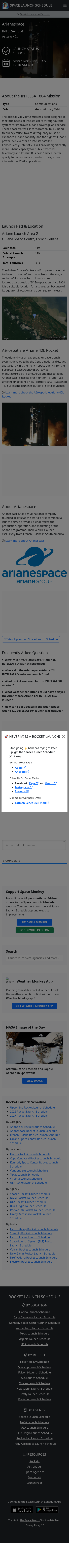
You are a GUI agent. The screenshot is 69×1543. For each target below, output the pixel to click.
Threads (20, 791)
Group (49, 783)
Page (32, 783)
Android (20, 772)
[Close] (63, 736)
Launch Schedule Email (31, 803)
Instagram (22, 787)
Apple (19, 767)
